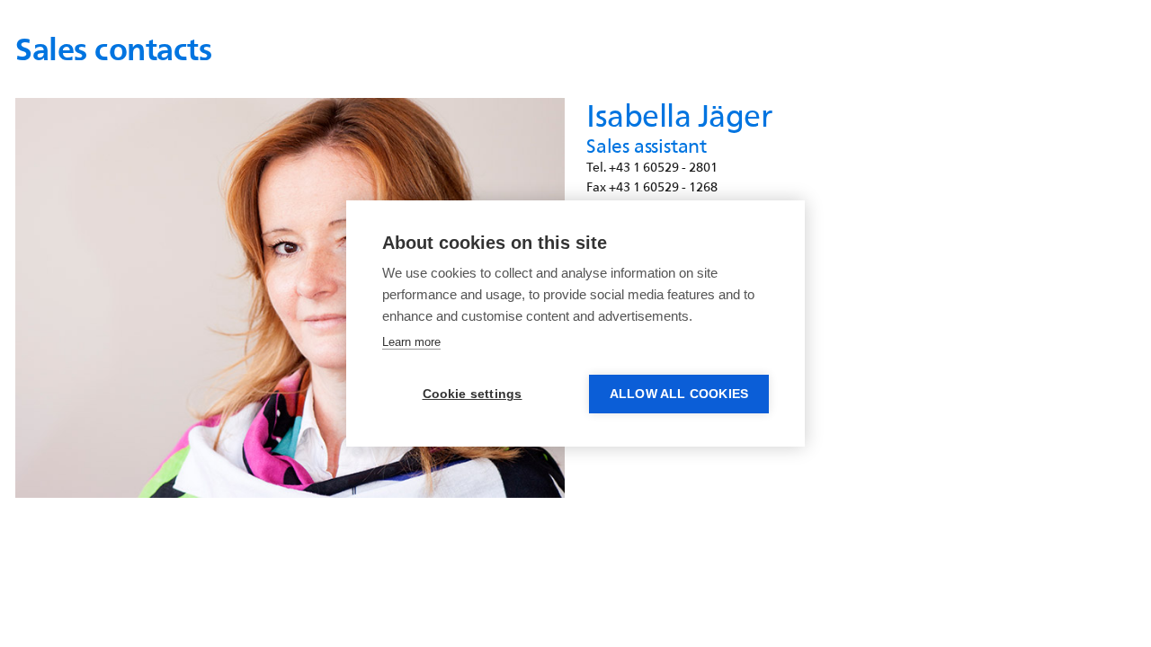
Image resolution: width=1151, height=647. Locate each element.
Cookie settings (472, 394)
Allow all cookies (679, 394)
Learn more (411, 342)
